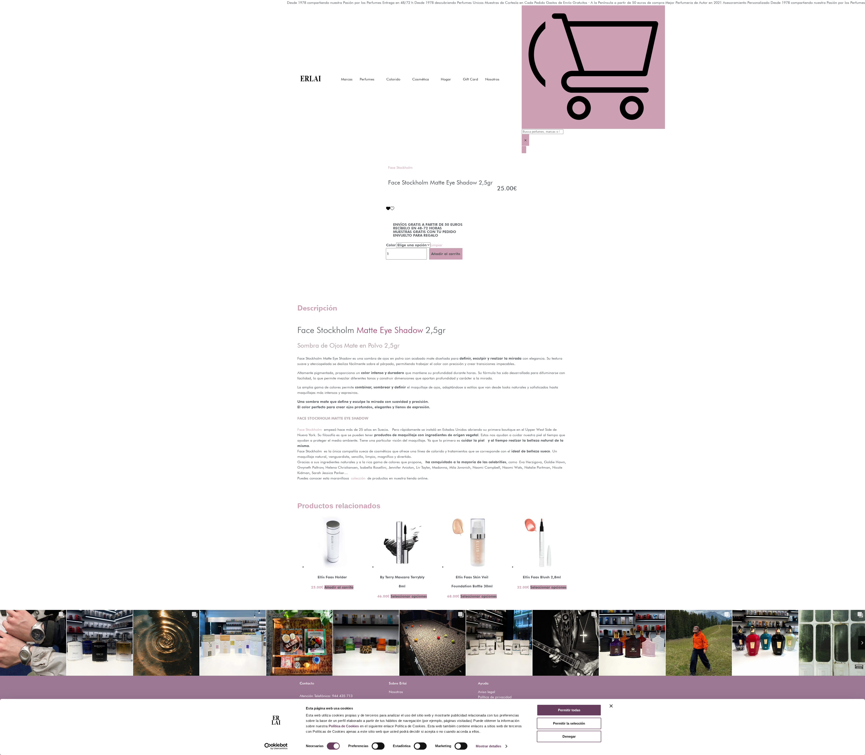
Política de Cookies (344, 726)
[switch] (378, 746)
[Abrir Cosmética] (432, 79)
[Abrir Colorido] (403, 79)
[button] (390, 208)
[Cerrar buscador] (524, 149)
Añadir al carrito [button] (338, 587)
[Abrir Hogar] (454, 79)
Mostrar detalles (488, 746)
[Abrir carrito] (605, 67)
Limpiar (436, 245)
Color (391, 245)
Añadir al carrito (445, 254)
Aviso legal (486, 692)
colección (359, 478)
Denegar (569, 736)
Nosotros (396, 692)
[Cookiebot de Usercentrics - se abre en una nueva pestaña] (276, 746)
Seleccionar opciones (409, 596)
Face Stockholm (400, 167)
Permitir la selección (569, 723)
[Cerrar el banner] (611, 705)
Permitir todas (569, 710)
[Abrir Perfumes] (377, 79)
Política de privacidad (495, 697)
